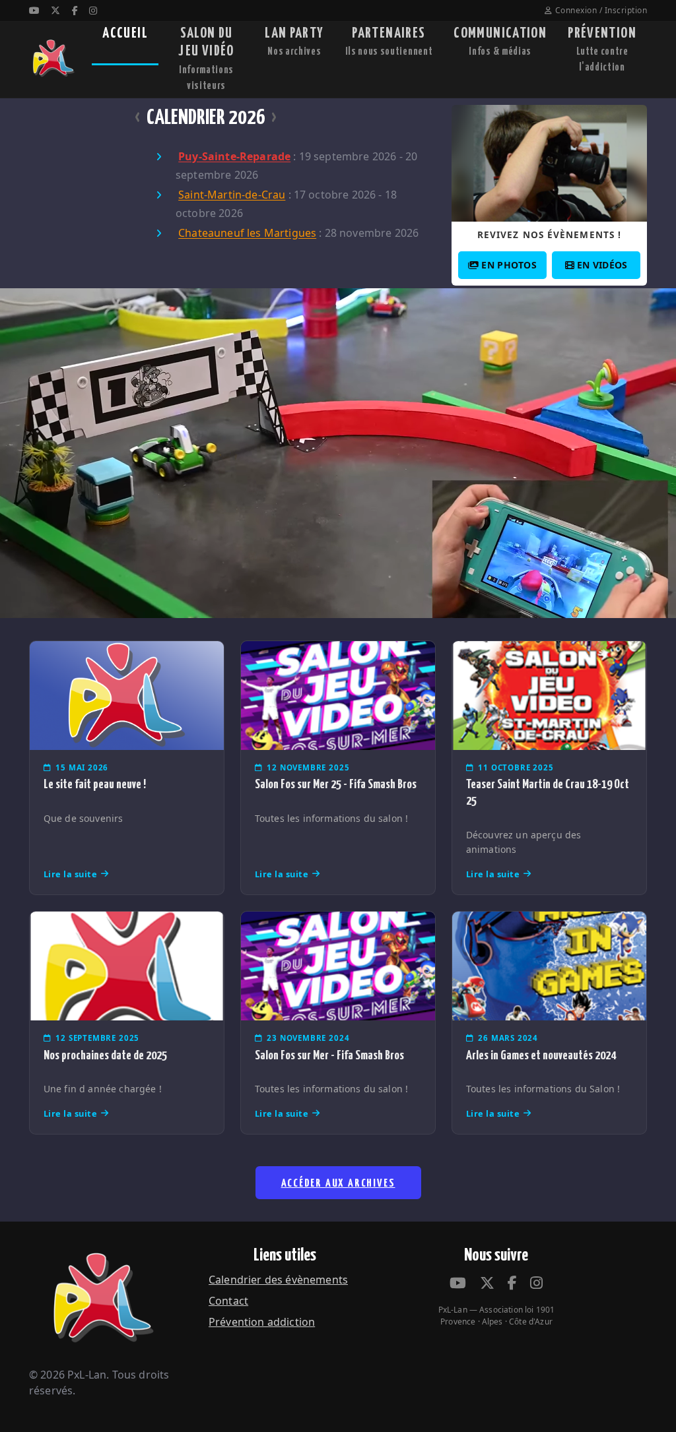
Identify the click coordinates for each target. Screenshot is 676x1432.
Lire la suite (71, 874)
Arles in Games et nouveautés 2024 (541, 1055)
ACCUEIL (125, 33)
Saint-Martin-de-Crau (231, 195)
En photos (509, 265)
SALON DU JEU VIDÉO (206, 58)
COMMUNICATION (500, 41)
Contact (228, 1300)
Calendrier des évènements (278, 1279)
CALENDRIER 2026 (206, 118)
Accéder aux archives (338, 1183)
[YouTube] (34, 10)
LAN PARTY (294, 41)
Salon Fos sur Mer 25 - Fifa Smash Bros (336, 784)
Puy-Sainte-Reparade (234, 157)
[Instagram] (93, 10)
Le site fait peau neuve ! (95, 784)
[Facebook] (75, 10)
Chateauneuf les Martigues (247, 233)
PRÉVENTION (602, 49)
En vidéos (602, 265)
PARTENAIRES (389, 41)
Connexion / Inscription (601, 10)
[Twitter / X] (55, 10)
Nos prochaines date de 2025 (105, 1055)
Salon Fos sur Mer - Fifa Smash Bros (329, 1055)
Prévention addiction (262, 1322)
